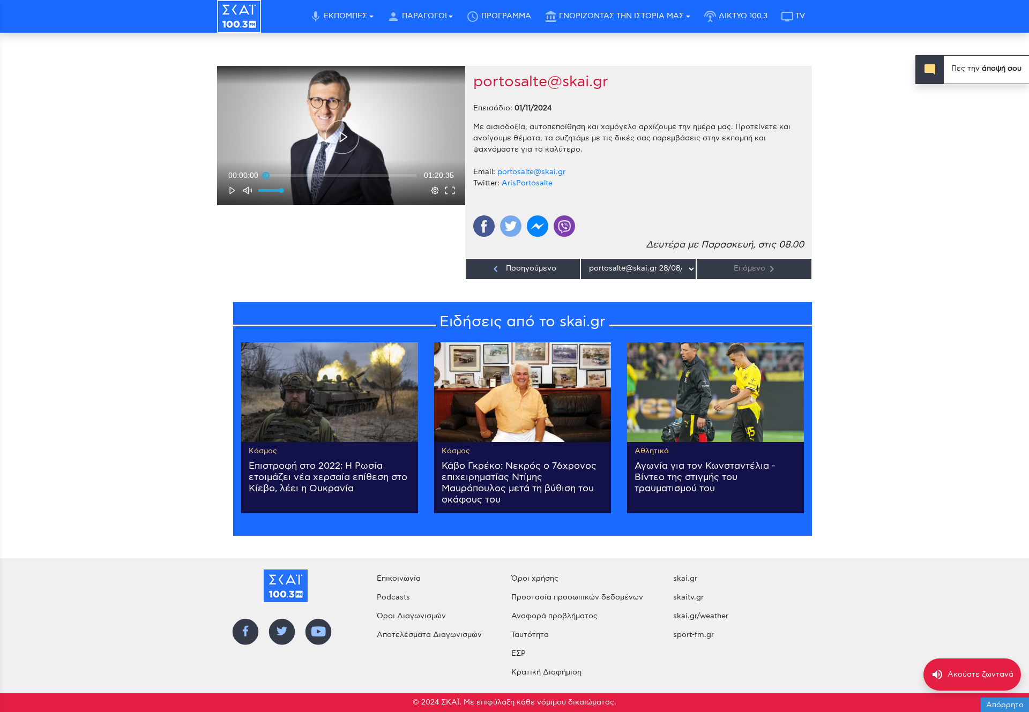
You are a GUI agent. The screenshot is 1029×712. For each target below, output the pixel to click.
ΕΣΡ (518, 653)
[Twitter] (510, 226)
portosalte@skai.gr (531, 172)
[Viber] (564, 226)
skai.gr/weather (700, 616)
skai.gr (685, 578)
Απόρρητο (1005, 705)
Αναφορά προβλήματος (554, 616)
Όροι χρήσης (534, 578)
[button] (342, 137)
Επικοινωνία (399, 578)
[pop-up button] (435, 190)
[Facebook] (484, 226)
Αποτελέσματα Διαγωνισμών (429, 635)
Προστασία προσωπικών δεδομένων (577, 597)
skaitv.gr (688, 597)
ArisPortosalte (527, 183)
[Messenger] (537, 226)
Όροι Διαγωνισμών (411, 616)
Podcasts (393, 597)
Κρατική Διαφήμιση (546, 672)
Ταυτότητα (530, 635)
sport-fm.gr (693, 635)
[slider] (341, 175)
